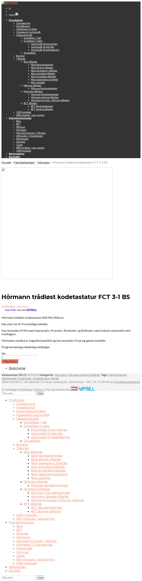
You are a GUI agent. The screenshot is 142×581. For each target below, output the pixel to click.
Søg (40, 393)
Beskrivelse (17, 368)
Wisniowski (22, 138)
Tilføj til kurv (10, 361)
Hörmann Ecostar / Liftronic (31, 132)
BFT (18, 124)
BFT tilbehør (30, 103)
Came (19, 144)
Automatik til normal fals (44, 43)
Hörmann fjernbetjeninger (45, 94)
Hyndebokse (23, 26)
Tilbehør (21, 58)
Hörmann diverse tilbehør (45, 97)
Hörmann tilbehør (33, 91)
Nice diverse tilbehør (42, 67)
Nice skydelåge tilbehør (43, 76)
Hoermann (24, 378)
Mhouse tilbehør (32, 85)
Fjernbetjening (117, 375)
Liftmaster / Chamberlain (29, 135)
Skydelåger (30, 52)
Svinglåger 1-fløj (32, 38)
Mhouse (20, 127)
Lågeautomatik (24, 35)
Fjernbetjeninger (24, 162)
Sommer (20, 141)
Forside (6, 162)
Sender (54, 378)
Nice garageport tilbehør (44, 70)
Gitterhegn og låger (26, 29)
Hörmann (21, 129)
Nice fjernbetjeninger (42, 64)
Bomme (20, 55)
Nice (18, 121)
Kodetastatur (41, 378)
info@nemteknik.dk (127, 382)
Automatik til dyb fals (42, 46)
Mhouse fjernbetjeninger (44, 88)
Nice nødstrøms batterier (44, 79)
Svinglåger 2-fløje (33, 40)
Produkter (17, 400)
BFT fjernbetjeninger (42, 106)
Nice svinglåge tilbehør (43, 73)
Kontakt (15, 570)
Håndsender (9, 378)
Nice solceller (38, 82)
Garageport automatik (28, 32)
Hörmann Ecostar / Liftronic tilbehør (50, 100)
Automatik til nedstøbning (45, 49)
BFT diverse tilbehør (42, 109)
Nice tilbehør (30, 61)
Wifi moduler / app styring (30, 115)
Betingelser (17, 567)
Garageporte (23, 23)
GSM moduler (23, 112)
